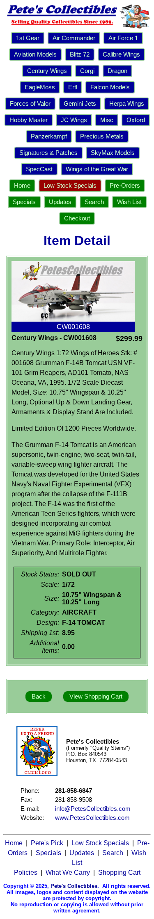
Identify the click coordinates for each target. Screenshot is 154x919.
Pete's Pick (47, 843)
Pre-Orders (125, 185)
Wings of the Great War (97, 169)
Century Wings (47, 71)
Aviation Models (35, 54)
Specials (24, 202)
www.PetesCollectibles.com (92, 818)
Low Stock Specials (70, 185)
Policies (25, 872)
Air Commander (74, 38)
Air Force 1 (123, 38)
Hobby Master (28, 120)
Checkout (77, 218)
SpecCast (39, 169)
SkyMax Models (113, 153)
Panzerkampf (49, 136)
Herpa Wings (126, 103)
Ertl (72, 87)
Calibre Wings (121, 54)
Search (94, 202)
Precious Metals (102, 136)
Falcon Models (110, 87)
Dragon (117, 71)
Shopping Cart (119, 872)
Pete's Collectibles (74, 886)
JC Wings (74, 120)
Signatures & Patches (48, 153)
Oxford (135, 120)
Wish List (129, 202)
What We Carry (68, 872)
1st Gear (27, 38)
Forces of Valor (30, 103)
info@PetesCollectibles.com (93, 809)
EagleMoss (40, 87)
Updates (60, 202)
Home (22, 185)
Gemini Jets (80, 103)
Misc (106, 120)
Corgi (87, 71)
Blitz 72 (80, 54)
